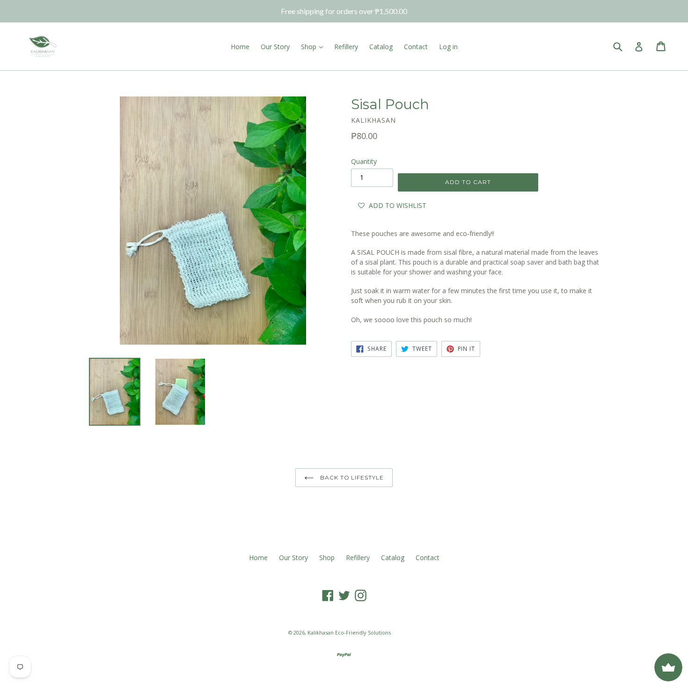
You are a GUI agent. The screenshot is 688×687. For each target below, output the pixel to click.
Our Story (275, 46)
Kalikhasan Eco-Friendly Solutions (349, 632)
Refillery (346, 46)
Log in (448, 46)
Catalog (381, 46)
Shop (309, 46)
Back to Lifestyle (351, 477)
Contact (416, 46)
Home (240, 46)
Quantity (364, 161)
